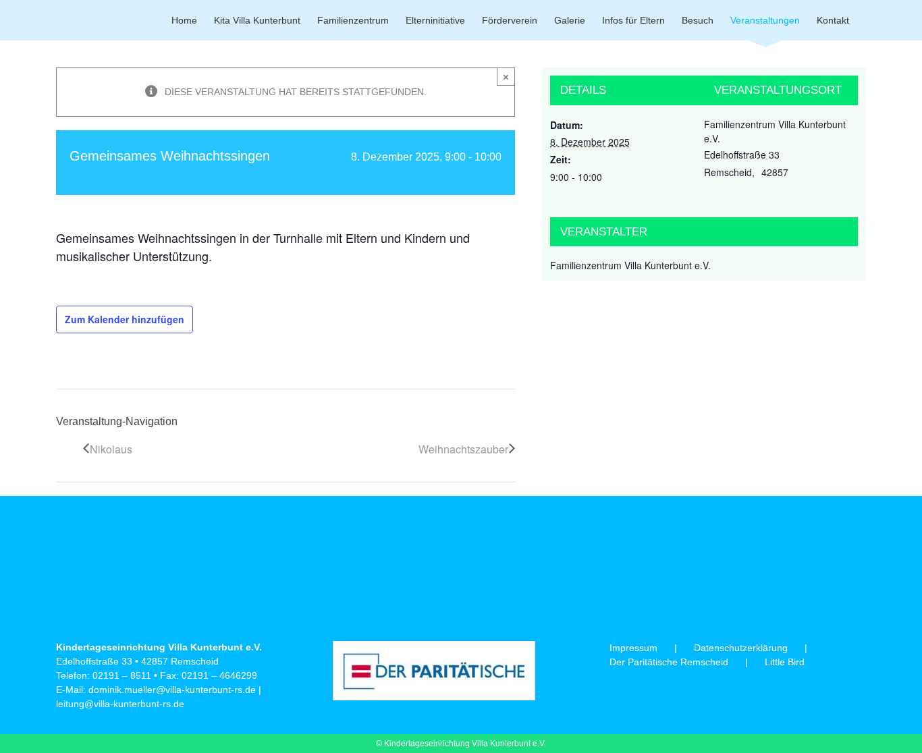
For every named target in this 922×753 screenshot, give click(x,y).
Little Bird (785, 662)
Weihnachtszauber (463, 449)
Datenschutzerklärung (741, 647)
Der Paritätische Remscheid (668, 662)
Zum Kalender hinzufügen (124, 319)
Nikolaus (111, 449)
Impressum (633, 647)
